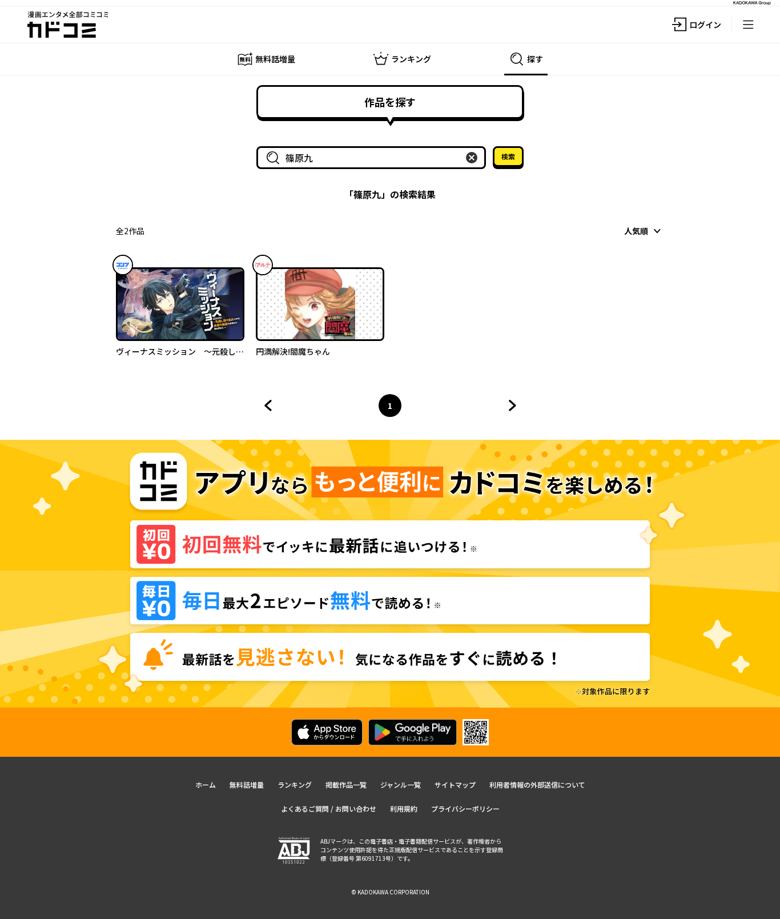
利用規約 (403, 808)
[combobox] (373, 157)
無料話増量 (247, 784)
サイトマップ (455, 784)
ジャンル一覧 (400, 784)
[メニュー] (748, 24)
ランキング (295, 784)
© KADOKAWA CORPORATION (390, 892)
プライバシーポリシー (465, 808)
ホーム (205, 784)
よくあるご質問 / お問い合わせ (328, 808)
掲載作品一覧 (346, 784)
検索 (508, 156)
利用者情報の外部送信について (537, 784)
